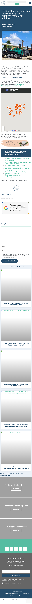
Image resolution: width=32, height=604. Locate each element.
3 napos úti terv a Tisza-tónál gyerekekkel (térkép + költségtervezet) (16, 344)
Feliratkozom (16, 575)
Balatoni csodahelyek (12, 173)
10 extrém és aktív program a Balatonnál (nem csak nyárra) (16, 303)
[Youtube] (16, 549)
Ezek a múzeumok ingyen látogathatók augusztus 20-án (16, 384)
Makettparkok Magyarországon (15, 165)
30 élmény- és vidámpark (13, 167)
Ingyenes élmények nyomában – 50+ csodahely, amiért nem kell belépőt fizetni (16, 467)
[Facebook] (16, 4)
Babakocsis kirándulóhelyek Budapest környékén (17, 169)
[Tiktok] (20, 549)
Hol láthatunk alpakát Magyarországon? (18, 162)
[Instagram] (18, 4)
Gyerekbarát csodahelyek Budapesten (17, 172)
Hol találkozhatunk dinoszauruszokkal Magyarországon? (17, 159)
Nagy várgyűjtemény (12, 164)
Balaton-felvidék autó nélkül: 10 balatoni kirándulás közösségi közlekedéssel (16, 425)
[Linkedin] (25, 549)
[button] (30, 3)
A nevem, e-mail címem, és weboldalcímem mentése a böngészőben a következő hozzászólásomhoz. (16, 255)
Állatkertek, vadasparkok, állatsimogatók (13, 176)
